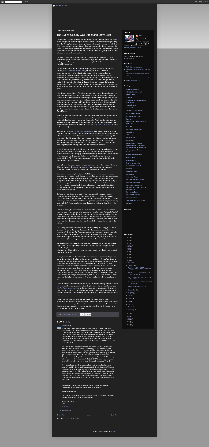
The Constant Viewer (133, 182)
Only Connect (130, 157)
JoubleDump (130, 132)
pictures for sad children (134, 163)
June (130, 298)
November (131, 263)
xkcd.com (129, 203)
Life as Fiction (130, 138)
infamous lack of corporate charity (81, 131)
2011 (128, 260)
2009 (128, 316)
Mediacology (130, 140)
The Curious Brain (132, 192)
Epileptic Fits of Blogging (134, 111)
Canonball (129, 97)
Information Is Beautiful (134, 129)
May (129, 301)
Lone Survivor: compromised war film (138, 78)
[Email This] (81, 314)
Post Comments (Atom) (73, 418)
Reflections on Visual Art (134, 67)
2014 (128, 252)
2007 (128, 322)
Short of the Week (132, 177)
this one (77, 167)
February (131, 310)
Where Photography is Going (137, 286)
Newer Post (61, 415)
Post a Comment (65, 411)
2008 (128, 319)
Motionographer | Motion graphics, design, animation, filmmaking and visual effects (136, 145)
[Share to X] (85, 314)
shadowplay (130, 174)
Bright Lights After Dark (134, 92)
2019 (128, 240)
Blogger (113, 431)
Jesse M (141, 36)
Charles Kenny (131, 105)
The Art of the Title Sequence (135, 180)
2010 (128, 313)
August (130, 293)
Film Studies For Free (133, 116)
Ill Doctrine (129, 126)
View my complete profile (132, 48)
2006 (128, 325)
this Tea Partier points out (66, 288)
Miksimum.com (129, 58)
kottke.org (129, 135)
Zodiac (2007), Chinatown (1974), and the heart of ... (139, 273)
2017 (128, 246)
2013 (128, 254)
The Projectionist (131, 197)
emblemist (129, 108)
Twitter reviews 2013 (133, 80)
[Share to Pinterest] (90, 314)
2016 (128, 249)
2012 (128, 257)
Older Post (114, 415)
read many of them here (102, 124)
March (130, 307)
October (131, 265)
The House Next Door (133, 195)
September (132, 290)
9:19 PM (65, 406)
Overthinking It (131, 160)
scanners (129, 168)
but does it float (131, 95)
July (129, 296)
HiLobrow (129, 119)
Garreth (64, 325)
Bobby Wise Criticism (133, 89)
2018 (128, 243)
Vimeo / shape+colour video (135, 200)
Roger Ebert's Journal (133, 166)
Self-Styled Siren (131, 171)
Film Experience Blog (133, 113)
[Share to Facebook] (88, 314)
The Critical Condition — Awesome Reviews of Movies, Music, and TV (136, 187)
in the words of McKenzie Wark (74, 71)
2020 (128, 237)
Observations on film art (134, 155)
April (130, 304)
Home (88, 415)
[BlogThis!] (83, 314)
